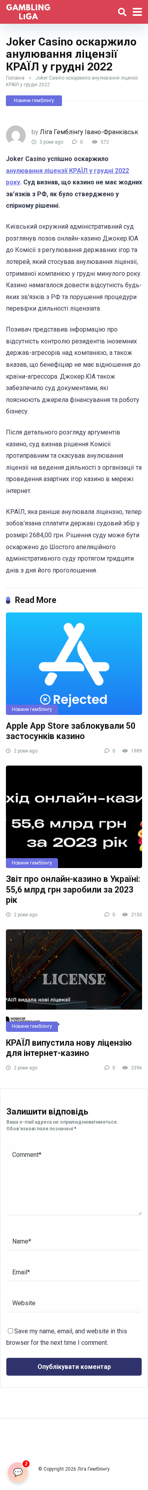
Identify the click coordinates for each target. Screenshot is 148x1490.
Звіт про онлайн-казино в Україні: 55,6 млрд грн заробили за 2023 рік (73, 889)
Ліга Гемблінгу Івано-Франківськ (89, 132)
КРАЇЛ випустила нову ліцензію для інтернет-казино (69, 1048)
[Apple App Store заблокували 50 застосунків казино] (74, 663)
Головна (15, 78)
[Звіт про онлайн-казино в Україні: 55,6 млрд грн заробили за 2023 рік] (74, 817)
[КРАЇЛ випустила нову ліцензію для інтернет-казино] (74, 980)
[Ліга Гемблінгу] (28, 11)
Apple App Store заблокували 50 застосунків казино (70, 731)
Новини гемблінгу (34, 100)
